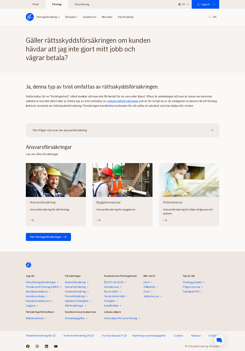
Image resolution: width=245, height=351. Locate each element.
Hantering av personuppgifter (149, 335)
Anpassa (195, 335)
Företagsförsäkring (46, 17)
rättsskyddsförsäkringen (123, 101)
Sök (214, 17)
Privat (35, 4)
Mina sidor (107, 17)
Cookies (178, 335)
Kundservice (89, 17)
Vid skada (70, 17)
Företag (57, 4)
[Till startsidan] (30, 17)
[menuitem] (219, 340)
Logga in (205, 4)
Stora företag (82, 4)
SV (183, 4)
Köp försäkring (126, 17)
